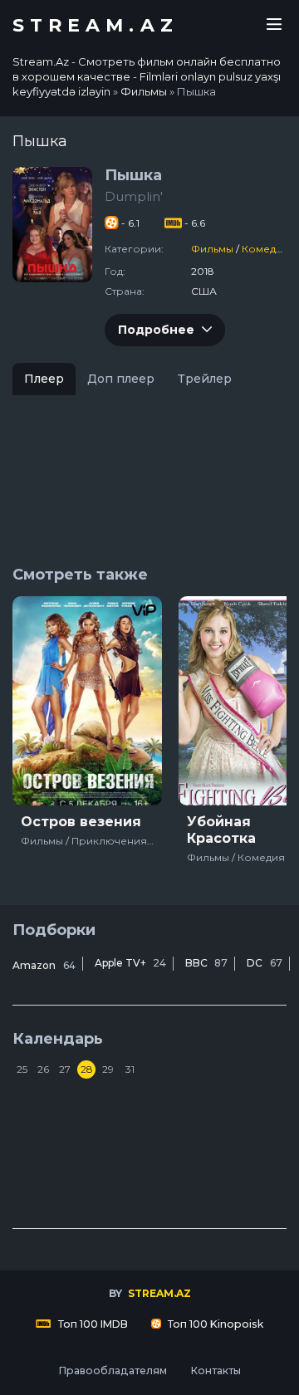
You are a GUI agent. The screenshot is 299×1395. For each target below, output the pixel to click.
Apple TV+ (130, 963)
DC (264, 963)
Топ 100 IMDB (92, 1324)
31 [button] (130, 1069)
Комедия (265, 248)
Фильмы (212, 248)
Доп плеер (120, 378)
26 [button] (43, 1069)
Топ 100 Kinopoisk (214, 1324)
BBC (206, 963)
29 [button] (108, 1069)
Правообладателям (112, 1370)
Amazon (44, 965)
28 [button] (87, 1069)
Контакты (215, 1370)
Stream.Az (95, 26)
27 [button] (65, 1069)
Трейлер (205, 378)
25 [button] (22, 1069)
